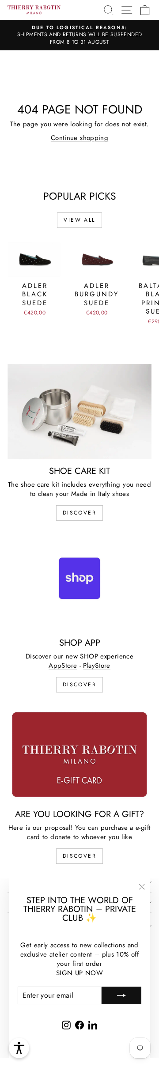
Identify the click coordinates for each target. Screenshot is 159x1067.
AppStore (63, 665)
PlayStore (96, 665)
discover (79, 513)
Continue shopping (79, 138)
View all (79, 220)
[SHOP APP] (79, 583)
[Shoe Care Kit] (79, 412)
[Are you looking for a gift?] (79, 754)
